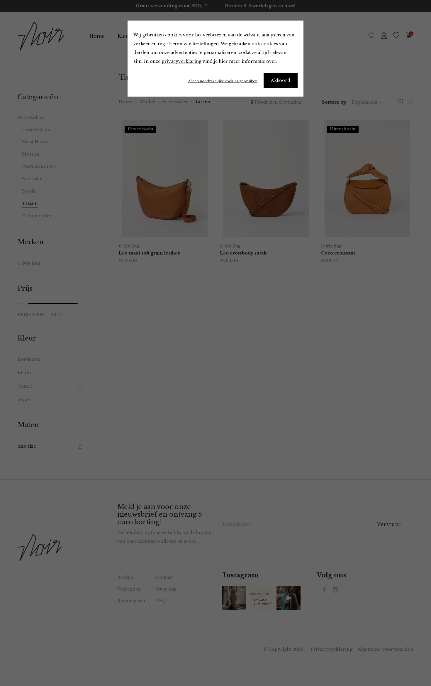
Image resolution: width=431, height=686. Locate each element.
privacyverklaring (181, 61)
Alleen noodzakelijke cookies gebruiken (222, 81)
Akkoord (280, 80)
